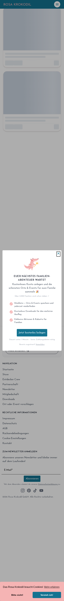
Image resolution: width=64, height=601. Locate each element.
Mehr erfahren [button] (51, 587)
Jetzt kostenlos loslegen (32, 332)
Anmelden (40, 344)
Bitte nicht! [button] (17, 595)
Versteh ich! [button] (47, 595)
